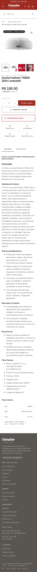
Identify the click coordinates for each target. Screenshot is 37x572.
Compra (4, 477)
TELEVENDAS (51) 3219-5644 (18, 1)
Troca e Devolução (8, 466)
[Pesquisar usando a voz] (32, 13)
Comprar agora (26, 103)
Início (3, 21)
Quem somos (6, 549)
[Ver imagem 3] (21, 67)
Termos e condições (9, 556)
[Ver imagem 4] (30, 67)
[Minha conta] (25, 6)
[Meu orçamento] (29, 6)
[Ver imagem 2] (13, 67)
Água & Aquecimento (15, 21)
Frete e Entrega (7, 470)
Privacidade (6, 480)
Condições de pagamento (10, 522)
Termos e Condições (9, 484)
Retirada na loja (7, 519)
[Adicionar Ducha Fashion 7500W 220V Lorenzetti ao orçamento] (31, 32)
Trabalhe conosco (8, 552)
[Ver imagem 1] (5, 67)
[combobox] (18, 13)
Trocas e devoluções (9, 515)
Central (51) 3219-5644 (9, 512)
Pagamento (5, 473)
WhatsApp (5, 508)
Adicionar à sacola (20, 110)
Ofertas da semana (8, 496)
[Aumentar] (14, 103)
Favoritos (5, 500)
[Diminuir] (4, 103)
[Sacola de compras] (33, 6)
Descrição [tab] (7, 149)
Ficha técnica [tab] (21, 149)
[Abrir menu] (3, 6)
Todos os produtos (8, 493)
